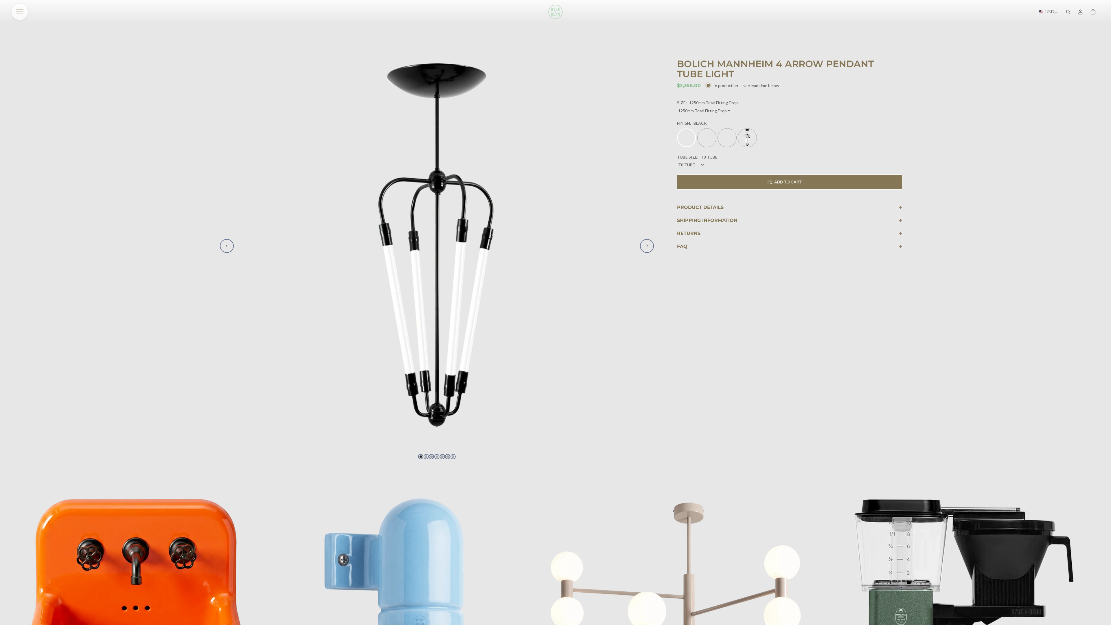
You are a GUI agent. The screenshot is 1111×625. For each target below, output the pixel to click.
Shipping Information (707, 220)
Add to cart (788, 181)
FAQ (682, 246)
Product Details (700, 207)
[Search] (1068, 11)
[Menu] (20, 12)
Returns (688, 233)
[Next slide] (647, 246)
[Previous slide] (227, 246)
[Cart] (1093, 11)
